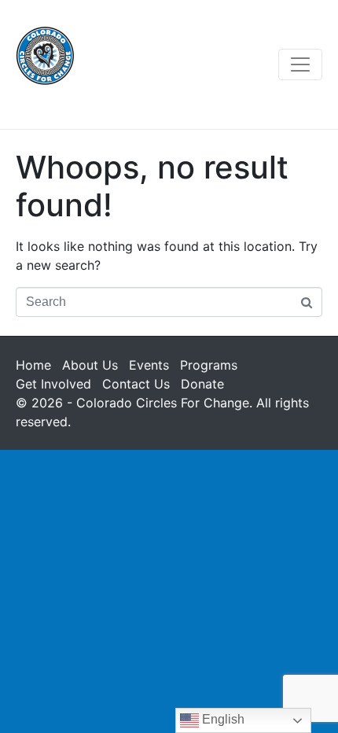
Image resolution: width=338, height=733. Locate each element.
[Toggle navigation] (300, 64)
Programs (208, 365)
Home (33, 365)
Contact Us (136, 384)
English (221, 719)
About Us (90, 365)
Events (149, 365)
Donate (202, 384)
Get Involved (53, 384)
